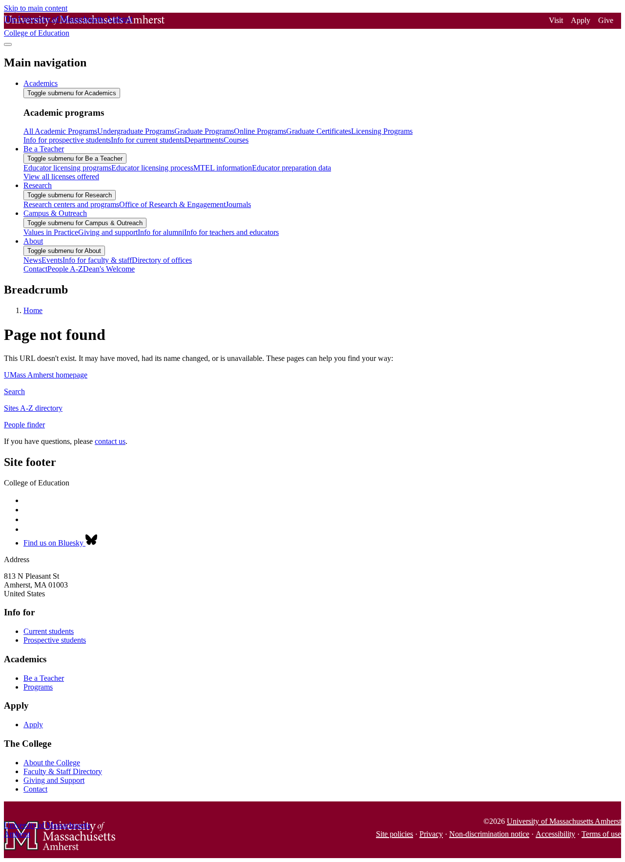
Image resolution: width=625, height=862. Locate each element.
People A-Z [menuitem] (65, 269)
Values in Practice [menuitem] (50, 232)
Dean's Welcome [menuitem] (109, 269)
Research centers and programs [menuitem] (71, 204)
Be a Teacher (43, 678)
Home (32, 310)
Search (14, 391)
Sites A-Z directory (33, 408)
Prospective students (54, 640)
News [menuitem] (32, 260)
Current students (48, 631)
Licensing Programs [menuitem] (382, 131)
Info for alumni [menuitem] (161, 232)
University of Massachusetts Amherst (564, 821)
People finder (24, 424)
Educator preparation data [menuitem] (291, 168)
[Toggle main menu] (8, 44)
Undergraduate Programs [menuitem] (135, 131)
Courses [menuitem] (236, 140)
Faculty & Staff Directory (62, 771)
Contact (35, 789)
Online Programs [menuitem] (260, 131)
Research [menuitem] (37, 185)
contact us (110, 441)
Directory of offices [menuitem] (162, 260)
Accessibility (555, 834)
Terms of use (601, 834)
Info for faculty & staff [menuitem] (97, 260)
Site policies (394, 834)
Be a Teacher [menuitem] (43, 149)
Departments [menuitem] (204, 140)
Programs (38, 687)
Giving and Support (53, 780)
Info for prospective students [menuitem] (67, 140)
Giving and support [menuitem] (108, 232)
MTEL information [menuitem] (222, 168)
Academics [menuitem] (40, 83)
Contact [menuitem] (35, 269)
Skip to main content (35, 8)
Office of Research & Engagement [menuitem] (172, 204)
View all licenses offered (61, 176)
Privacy (431, 834)
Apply (580, 20)
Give (605, 20)
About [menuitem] (33, 241)
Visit (556, 20)
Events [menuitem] (52, 260)
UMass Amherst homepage (45, 375)
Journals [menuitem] (238, 204)
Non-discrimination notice (489, 834)
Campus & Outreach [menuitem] (55, 213)
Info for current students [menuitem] (148, 140)
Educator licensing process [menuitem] (152, 168)
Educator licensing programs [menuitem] (67, 168)
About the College (51, 762)
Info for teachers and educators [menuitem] (231, 232)
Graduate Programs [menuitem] (204, 131)
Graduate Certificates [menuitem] (318, 131)
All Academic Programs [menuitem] (60, 131)
